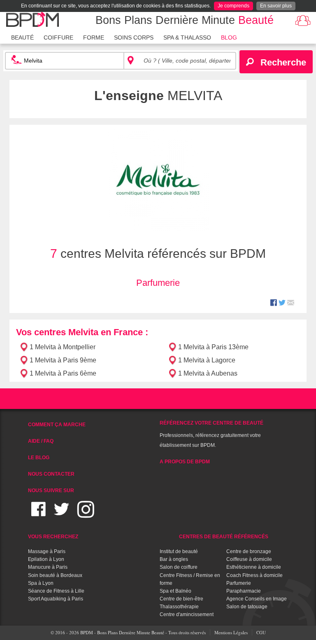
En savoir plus (276, 6)
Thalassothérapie (179, 607)
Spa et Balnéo (175, 591)
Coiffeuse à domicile (249, 559)
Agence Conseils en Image (256, 599)
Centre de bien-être (181, 599)
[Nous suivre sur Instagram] (86, 514)
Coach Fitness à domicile (254, 575)
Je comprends (233, 6)
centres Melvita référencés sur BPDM (158, 253)
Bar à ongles (174, 559)
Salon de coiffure (179, 567)
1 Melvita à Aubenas (207, 373)
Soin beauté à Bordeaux (55, 575)
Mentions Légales (231, 632)
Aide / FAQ (40, 441)
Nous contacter (51, 474)
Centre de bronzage (248, 551)
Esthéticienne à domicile (253, 567)
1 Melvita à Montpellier (62, 346)
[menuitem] (22, 37)
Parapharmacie (243, 591)
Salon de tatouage (246, 607)
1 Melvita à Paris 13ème (213, 346)
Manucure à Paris (47, 567)
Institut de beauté (179, 551)
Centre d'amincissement (187, 614)
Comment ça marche (57, 424)
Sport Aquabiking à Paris (55, 599)
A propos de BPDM (185, 462)
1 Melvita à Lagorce (206, 360)
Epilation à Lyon (46, 559)
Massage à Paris (46, 551)
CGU (261, 632)
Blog (229, 37)
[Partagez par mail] (290, 303)
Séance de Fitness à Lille (56, 591)
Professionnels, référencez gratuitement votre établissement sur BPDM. (211, 434)
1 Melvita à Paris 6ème (63, 373)
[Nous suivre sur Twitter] (61, 514)
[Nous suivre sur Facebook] (38, 514)
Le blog (38, 457)
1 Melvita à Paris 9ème (63, 360)
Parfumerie (158, 283)
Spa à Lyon (40, 583)
